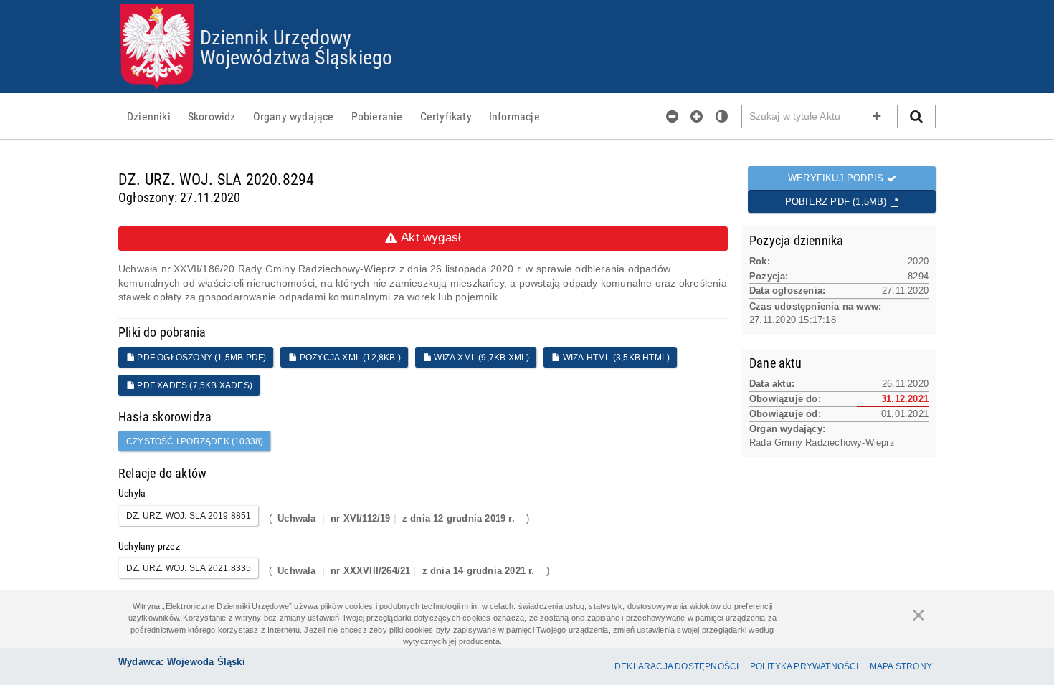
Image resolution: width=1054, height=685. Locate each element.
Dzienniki (149, 116)
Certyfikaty (446, 116)
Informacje (514, 116)
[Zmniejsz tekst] (672, 116)
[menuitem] (148, 116)
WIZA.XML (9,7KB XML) (480, 358)
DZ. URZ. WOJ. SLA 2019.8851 (188, 516)
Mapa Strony (901, 666)
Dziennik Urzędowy (275, 36)
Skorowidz (212, 116)
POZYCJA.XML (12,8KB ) (349, 358)
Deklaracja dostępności (676, 666)
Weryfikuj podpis (837, 178)
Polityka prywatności (804, 666)
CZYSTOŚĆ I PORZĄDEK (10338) (194, 441)
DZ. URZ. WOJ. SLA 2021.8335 (188, 568)
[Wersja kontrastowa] (722, 116)
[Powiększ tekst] (697, 116)
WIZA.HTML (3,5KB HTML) (615, 358)
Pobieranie (377, 116)
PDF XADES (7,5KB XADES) (193, 385)
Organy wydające (293, 116)
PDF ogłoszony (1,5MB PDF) (200, 358)
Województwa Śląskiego (296, 56)
